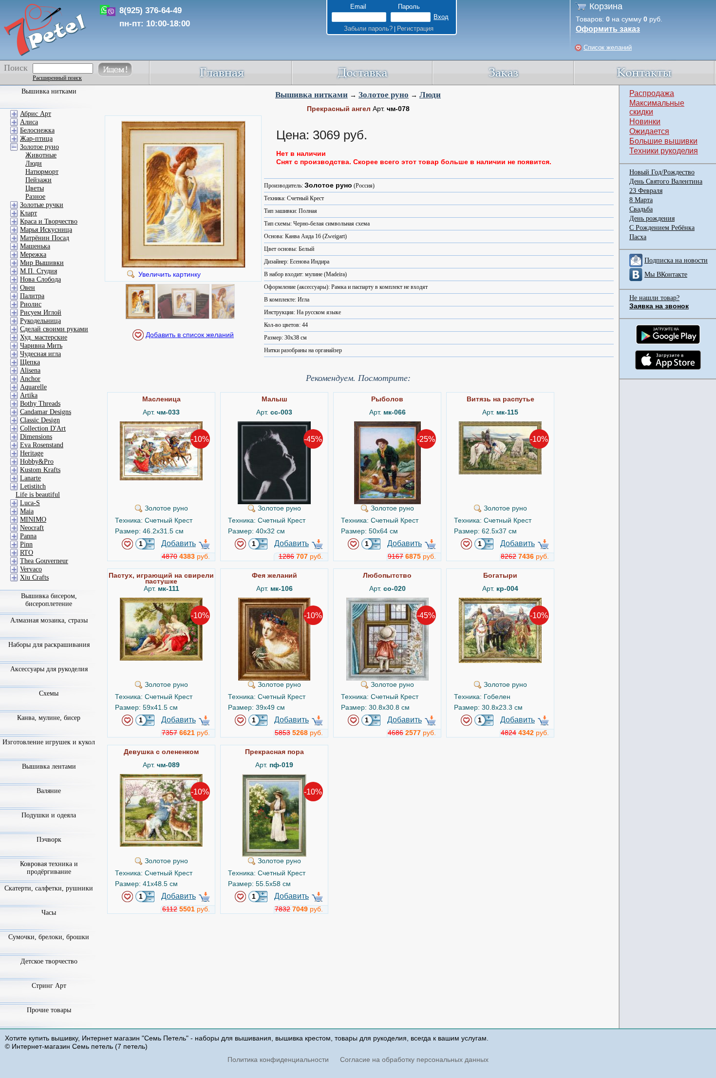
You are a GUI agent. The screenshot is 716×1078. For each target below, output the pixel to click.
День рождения (652, 218)
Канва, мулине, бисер (48, 717)
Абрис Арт (35, 113)
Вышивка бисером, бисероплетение (49, 599)
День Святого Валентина (665, 181)
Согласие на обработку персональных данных (414, 1059)
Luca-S (30, 503)
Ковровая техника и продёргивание (49, 867)
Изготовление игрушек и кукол (48, 742)
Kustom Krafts (40, 469)
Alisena (30, 370)
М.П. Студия (38, 271)
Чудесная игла (40, 354)
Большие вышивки (663, 141)
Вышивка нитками (311, 94)
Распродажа (651, 93)
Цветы (34, 188)
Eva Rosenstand (41, 445)
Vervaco (31, 569)
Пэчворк (49, 839)
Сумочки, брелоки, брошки (48, 937)
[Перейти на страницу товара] (161, 425)
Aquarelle (33, 387)
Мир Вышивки (42, 262)
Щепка (30, 362)
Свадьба (641, 209)
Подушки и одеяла (48, 815)
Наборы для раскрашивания (49, 644)
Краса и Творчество (48, 221)
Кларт (28, 213)
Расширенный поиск (57, 78)
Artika (29, 395)
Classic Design (40, 420)
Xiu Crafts (34, 577)
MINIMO (33, 519)
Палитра (32, 296)
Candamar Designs (45, 412)
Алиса (29, 122)
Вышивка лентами (49, 766)
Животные (41, 155)
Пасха (637, 237)
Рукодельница (40, 320)
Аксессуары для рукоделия (49, 669)
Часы (48, 912)
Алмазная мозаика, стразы (49, 620)
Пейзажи (38, 180)
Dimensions (36, 436)
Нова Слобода (40, 279)
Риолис (30, 304)
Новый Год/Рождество (662, 172)
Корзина (605, 6)
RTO (26, 552)
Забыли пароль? (368, 28)
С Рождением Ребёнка (662, 227)
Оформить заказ (608, 29)
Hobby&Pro (37, 461)
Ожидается (649, 131)
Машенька (35, 246)
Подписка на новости (676, 260)
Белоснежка (37, 130)
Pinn (26, 544)
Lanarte (30, 478)
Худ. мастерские (43, 337)
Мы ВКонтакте (665, 274)
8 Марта (641, 200)
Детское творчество (48, 961)
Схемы (48, 693)
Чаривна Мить (41, 345)
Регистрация (415, 28)
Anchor (30, 378)
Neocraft (32, 527)
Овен (27, 287)
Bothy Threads (40, 403)
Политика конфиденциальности (278, 1059)
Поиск (16, 68)
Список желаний (608, 47)
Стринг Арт (49, 985)
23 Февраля (645, 190)
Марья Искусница (46, 229)
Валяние (49, 790)
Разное (35, 196)
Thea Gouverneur (44, 561)
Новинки (644, 121)
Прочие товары (49, 1010)
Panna (28, 536)
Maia (27, 511)
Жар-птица (36, 138)
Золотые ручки (41, 204)
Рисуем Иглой (40, 312)
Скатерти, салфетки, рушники (48, 888)
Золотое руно (383, 94)
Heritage (31, 453)
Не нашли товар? (654, 298)
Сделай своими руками (54, 329)
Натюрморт (41, 171)
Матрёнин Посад (44, 238)
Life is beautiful (38, 494)
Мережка (33, 254)
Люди (430, 94)
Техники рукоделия (663, 151)
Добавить (178, 543)
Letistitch (33, 486)
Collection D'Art (43, 428)
